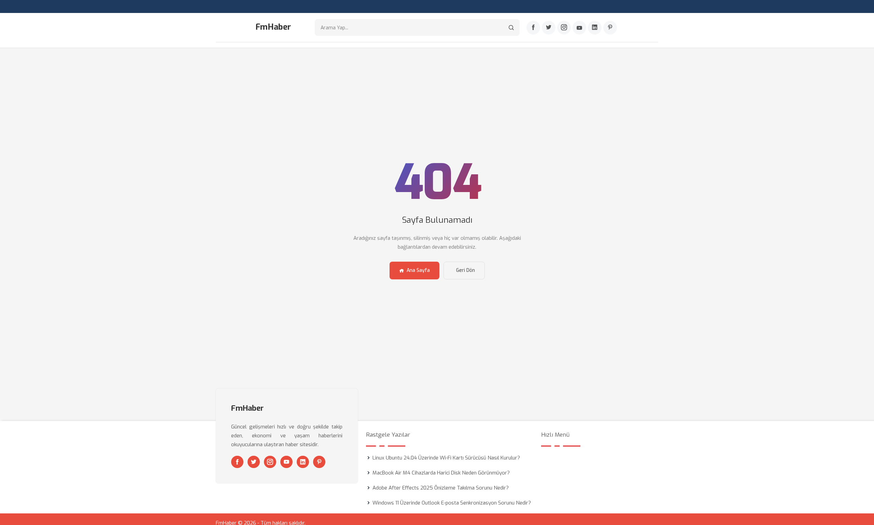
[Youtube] (579, 27)
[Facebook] (533, 27)
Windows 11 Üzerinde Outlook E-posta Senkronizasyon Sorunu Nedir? (451, 502)
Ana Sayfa (418, 270)
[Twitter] (548, 27)
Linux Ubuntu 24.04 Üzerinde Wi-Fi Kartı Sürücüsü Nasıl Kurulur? (446, 457)
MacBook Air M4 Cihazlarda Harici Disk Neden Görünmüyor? (441, 472)
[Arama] (511, 27)
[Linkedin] (595, 27)
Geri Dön (465, 270)
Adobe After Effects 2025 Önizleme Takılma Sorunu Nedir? (440, 487)
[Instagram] (564, 27)
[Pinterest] (610, 27)
